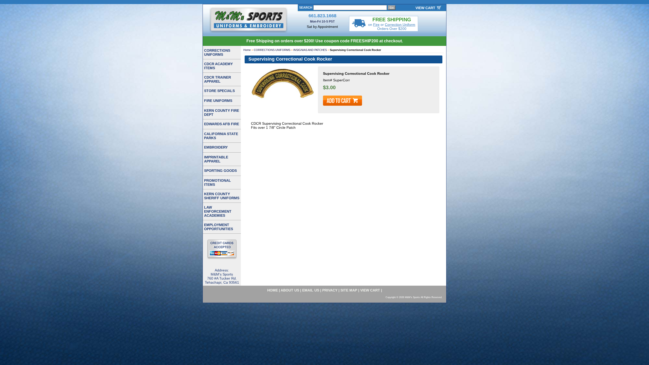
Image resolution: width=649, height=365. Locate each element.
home (272, 290)
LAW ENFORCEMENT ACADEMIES (217, 211)
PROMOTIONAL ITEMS (217, 182)
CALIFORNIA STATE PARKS (221, 136)
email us (310, 290)
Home (247, 49)
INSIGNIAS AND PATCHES (310, 49)
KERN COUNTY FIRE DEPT (221, 112)
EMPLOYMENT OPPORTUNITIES (218, 227)
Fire (376, 25)
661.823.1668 (322, 15)
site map (348, 290)
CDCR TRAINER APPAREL (217, 79)
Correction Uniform (400, 25)
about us (290, 290)
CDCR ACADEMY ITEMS (218, 66)
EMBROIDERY (216, 147)
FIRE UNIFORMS (218, 101)
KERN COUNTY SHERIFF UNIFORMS (221, 196)
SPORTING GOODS (220, 171)
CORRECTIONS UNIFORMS (272, 49)
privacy (329, 290)
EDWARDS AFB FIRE (221, 124)
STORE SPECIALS (219, 91)
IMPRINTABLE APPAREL (216, 159)
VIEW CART (425, 8)
